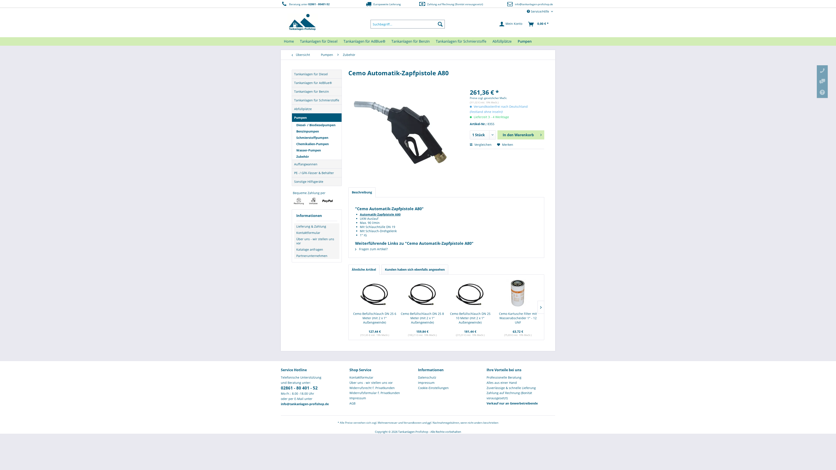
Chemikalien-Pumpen (312, 144)
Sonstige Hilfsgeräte (308, 182)
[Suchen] (440, 24)
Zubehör (302, 156)
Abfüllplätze (303, 109)
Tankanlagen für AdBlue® (313, 83)
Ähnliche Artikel (364, 269)
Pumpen (300, 118)
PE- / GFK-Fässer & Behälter (314, 173)
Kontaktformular (308, 233)
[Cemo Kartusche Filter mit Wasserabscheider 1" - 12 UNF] (518, 294)
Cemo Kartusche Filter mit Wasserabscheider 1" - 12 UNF (518, 318)
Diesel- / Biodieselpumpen (315, 125)
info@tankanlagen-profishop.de (534, 4)
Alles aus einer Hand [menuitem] (502, 383)
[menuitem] (408, 24)
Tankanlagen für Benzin (311, 91)
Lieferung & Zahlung (311, 226)
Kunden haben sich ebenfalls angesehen (415, 269)
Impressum (357, 398)
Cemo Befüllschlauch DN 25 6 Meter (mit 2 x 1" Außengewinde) (374, 318)
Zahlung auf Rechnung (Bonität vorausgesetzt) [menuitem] (509, 395)
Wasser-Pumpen (308, 150)
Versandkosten (412, 423)
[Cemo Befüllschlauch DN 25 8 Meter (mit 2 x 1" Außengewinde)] (422, 294)
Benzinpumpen (307, 131)
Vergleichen (483, 145)
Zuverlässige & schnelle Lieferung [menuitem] (511, 388)
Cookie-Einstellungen (433, 388)
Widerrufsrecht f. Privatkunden (372, 388)
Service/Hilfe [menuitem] (540, 11)
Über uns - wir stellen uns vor (315, 241)
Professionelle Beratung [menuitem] (504, 377)
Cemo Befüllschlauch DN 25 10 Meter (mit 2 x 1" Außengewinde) (470, 318)
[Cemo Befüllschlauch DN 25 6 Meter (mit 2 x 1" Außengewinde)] (374, 294)
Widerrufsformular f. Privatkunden (374, 393)
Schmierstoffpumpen (312, 138)
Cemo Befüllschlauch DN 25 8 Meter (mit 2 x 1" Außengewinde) (422, 318)
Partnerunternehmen (311, 256)
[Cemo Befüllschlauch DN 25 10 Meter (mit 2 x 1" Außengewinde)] (470, 294)
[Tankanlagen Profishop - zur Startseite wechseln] (302, 22)
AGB (352, 403)
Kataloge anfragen (309, 249)
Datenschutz (427, 377)
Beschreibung (362, 192)
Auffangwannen (305, 164)
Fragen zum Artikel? (373, 249)
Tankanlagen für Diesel (311, 74)
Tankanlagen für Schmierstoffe (316, 100)
